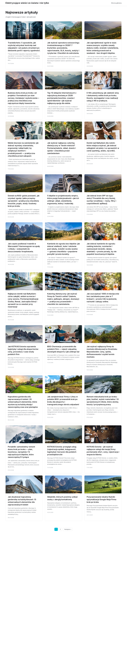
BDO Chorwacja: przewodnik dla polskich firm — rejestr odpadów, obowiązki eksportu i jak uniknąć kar (63, 349)
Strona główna (116, 3)
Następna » (67, 529)
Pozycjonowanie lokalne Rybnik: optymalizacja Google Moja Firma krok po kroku (101, 499)
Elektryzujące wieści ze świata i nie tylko (27, 3)
